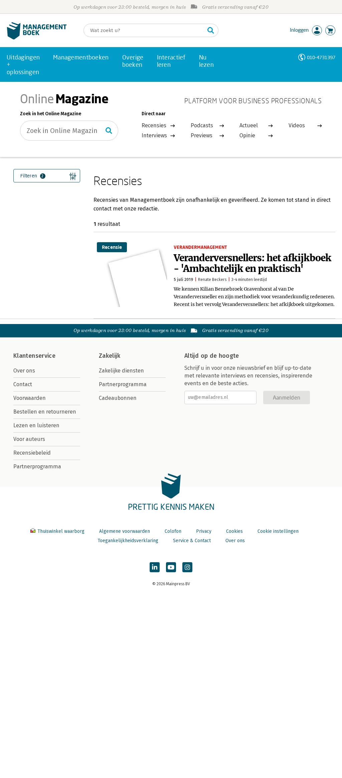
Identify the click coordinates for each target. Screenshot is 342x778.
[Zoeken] (210, 30)
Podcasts (202, 125)
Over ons (24, 370)
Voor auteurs (29, 439)
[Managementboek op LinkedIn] (155, 567)
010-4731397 (321, 57)
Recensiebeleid (32, 453)
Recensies (154, 125)
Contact (22, 384)
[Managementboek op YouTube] (171, 567)
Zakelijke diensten (121, 370)
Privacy (203, 531)
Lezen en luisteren (36, 425)
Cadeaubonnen (118, 398)
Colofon (173, 531)
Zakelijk (109, 355)
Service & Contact (192, 540)
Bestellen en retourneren (44, 412)
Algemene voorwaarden (124, 531)
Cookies (234, 531)
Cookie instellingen (278, 531)
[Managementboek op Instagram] (187, 567)
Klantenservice (34, 355)
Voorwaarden (29, 398)
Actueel (248, 125)
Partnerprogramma (37, 466)
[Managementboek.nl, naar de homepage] (37, 38)
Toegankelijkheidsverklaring (128, 540)
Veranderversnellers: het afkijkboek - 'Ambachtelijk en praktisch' (252, 263)
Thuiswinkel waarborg (61, 531)
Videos (297, 125)
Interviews (154, 135)
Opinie (247, 135)
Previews (201, 135)
